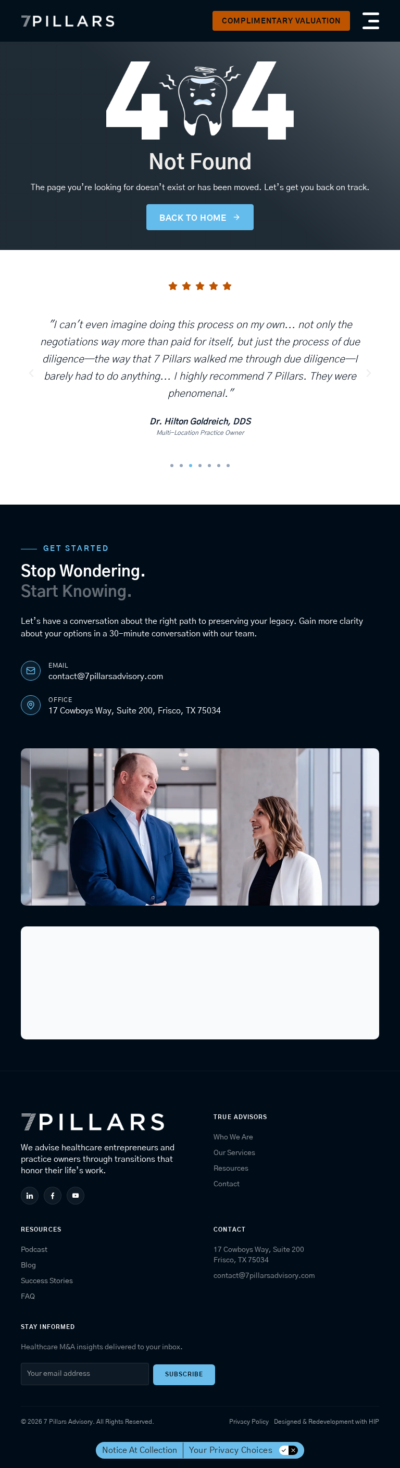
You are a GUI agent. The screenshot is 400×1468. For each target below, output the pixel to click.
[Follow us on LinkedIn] (31, 1195)
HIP (374, 1422)
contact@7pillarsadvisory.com (105, 676)
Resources (231, 1168)
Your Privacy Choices (230, 1450)
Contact (227, 1184)
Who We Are (233, 1137)
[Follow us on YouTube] (77, 1195)
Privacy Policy (249, 1422)
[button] (281, 21)
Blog (28, 1265)
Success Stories (47, 1281)
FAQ (28, 1296)
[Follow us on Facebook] (54, 1195)
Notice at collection (139, 1450)
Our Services (234, 1153)
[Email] (31, 671)
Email (58, 665)
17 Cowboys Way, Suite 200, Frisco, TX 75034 (134, 711)
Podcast (34, 1249)
